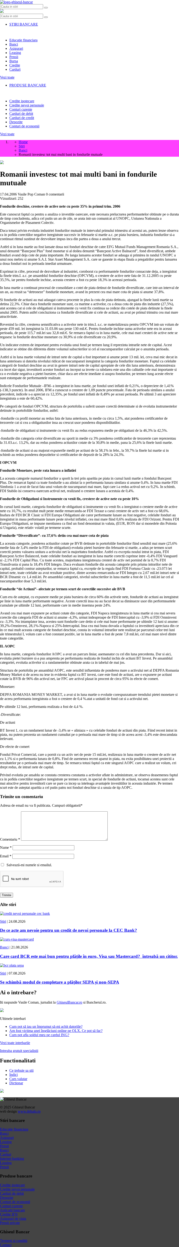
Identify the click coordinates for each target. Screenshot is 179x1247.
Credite (14, 65)
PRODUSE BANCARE (27, 85)
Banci (13, 44)
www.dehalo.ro (29, 1111)
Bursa (13, 61)
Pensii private (10, 1223)
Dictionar (16, 1083)
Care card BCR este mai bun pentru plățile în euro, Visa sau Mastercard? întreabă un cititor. (89, 956)
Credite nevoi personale (26, 105)
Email (5, 856)
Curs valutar (18, 1079)
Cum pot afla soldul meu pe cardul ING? (39, 1035)
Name (6, 847)
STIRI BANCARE (23, 24)
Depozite (16, 122)
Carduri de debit (21, 114)
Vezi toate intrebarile (15, 1043)
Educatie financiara (23, 40)
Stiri (3, 921)
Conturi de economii (24, 126)
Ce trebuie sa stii (21, 1070)
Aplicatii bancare (12, 1210)
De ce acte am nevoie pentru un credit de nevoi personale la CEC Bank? (68, 930)
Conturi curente (20, 109)
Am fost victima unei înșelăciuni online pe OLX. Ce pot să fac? (56, 1031)
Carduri (15, 69)
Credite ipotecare (21, 101)
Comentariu (10, 839)
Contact (5, 1245)
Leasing (15, 53)
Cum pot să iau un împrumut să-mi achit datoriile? (46, 1026)
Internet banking (12, 1159)
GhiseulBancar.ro (69, 1002)
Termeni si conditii (13, 1241)
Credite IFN (9, 1214)
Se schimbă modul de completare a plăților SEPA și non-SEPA (59, 982)
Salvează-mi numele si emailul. (28, 865)
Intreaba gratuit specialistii (19, 1051)
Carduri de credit (21, 118)
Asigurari (16, 48)
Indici (13, 1075)
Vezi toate (7, 77)
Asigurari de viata (13, 1218)
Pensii (13, 57)
